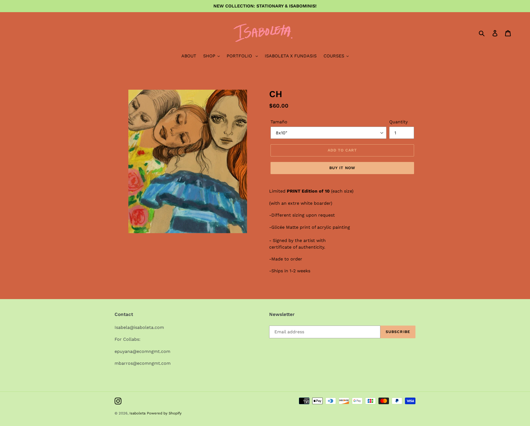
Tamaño (279, 121)
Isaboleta (137, 413)
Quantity (398, 121)
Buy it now (342, 168)
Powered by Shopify (164, 413)
